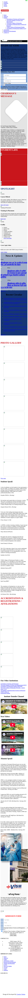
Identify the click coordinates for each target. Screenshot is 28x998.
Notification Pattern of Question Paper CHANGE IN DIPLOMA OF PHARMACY (15, 303)
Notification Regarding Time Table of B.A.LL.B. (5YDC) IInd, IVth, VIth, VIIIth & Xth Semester (15, 299)
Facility (5, 964)
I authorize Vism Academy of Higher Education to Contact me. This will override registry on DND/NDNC (14, 87)
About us (6, 16)
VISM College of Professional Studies (16, 27)
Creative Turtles (21, 994)
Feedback (6, 3)
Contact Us (6, 32)
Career (5, 4)
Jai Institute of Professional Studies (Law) (16, 28)
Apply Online (4, 252)
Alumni (5, 6)
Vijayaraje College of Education (14, 23)
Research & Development (10, 31)
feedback (6, 970)
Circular (5, 1)
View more (3, 478)
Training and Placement (9, 963)
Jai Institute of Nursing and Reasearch (15, 19)
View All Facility (8, 238)
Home (5, 15)
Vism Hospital (4, 10)
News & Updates (8, 966)
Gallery (5, 959)
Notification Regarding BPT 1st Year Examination (15, 326)
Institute (5, 17)
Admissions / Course (8, 960)
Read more (3, 218)
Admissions (6, 30)
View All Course (5, 205)
